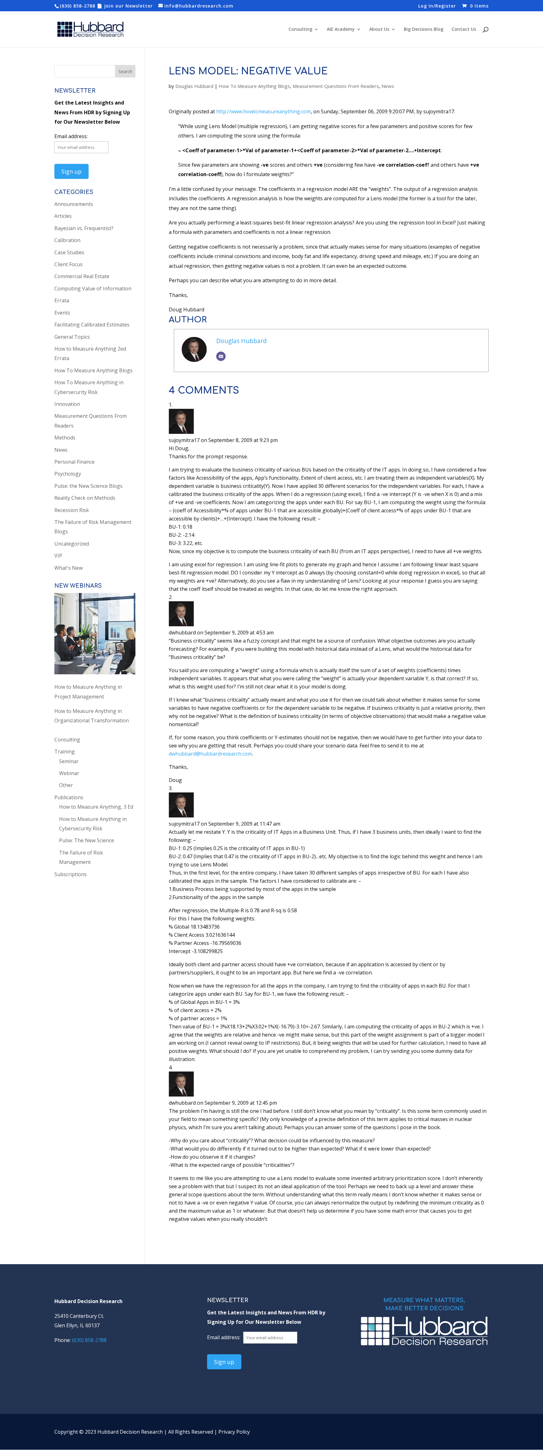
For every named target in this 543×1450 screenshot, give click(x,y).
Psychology (67, 473)
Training (64, 751)
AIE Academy (341, 29)
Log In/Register (437, 6)
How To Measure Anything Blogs (254, 86)
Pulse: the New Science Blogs (88, 485)
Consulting (300, 29)
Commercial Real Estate (81, 276)
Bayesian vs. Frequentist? (83, 228)
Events (62, 312)
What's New (68, 567)
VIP (58, 555)
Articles (63, 216)
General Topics (72, 336)
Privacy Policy (234, 1431)
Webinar (69, 773)
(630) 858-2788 (77, 6)
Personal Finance (74, 461)
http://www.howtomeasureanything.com (263, 111)
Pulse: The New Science (86, 840)
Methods (64, 437)
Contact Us (464, 29)
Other (66, 785)
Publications (68, 797)
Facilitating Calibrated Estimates (91, 324)
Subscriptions (70, 874)
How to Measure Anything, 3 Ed (96, 806)
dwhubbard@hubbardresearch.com (210, 753)
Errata (61, 300)
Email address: (71, 136)
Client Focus (68, 264)
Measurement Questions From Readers (336, 86)
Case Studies (69, 252)
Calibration (67, 240)
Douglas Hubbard (194, 86)
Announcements (73, 204)
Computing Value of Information (92, 288)
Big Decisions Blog (423, 29)
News (387, 86)
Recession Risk (71, 510)
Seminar (69, 761)
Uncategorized (71, 543)
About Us (379, 29)
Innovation (67, 404)
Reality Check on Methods (84, 497)
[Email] (221, 356)
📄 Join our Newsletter (125, 6)
